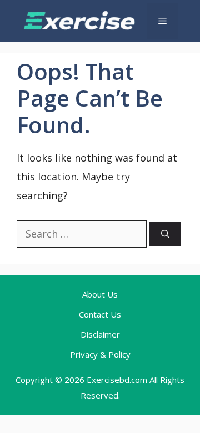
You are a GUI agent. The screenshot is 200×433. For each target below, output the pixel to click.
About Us (100, 294)
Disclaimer (100, 334)
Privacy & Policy (100, 354)
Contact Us (100, 314)
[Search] (165, 234)
